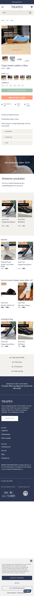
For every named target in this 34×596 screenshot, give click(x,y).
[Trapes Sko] (17, 7)
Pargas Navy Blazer (8, 222)
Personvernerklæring (11, 592)
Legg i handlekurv (17, 90)
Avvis (17, 583)
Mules (12, 20)
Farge (3, 73)
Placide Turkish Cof (7, 305)
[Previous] (3, 40)
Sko (8, 20)
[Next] (28, 40)
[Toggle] (3, 131)
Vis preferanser (17, 588)
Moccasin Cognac (24, 305)
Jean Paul (5, 219)
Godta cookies (17, 578)
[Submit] (30, 12)
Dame (3, 20)
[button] (31, 561)
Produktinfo (8, 131)
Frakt (6, 142)
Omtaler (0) (8, 137)
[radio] (2, 86)
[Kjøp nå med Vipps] (17, 97)
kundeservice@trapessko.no (14, 469)
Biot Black (21, 222)
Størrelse (5, 83)
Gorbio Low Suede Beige (7, 265)
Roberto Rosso (6, 262)
